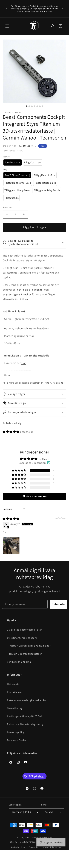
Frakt (5, 151)
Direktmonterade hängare (22, 637)
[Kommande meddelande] (62, 9)
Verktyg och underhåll (20, 661)
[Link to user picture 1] (11, 545)
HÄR (23, 363)
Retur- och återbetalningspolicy (25, 724)
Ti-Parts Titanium (32, 837)
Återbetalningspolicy (30, 842)
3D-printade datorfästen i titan (24, 629)
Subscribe (58, 604)
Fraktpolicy (34, 847)
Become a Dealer (16, 740)
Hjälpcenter (14, 684)
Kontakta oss (14, 692)
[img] (11, 518)
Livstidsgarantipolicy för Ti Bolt (25, 716)
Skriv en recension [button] (34, 496)
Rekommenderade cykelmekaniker (27, 700)
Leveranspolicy (15, 732)
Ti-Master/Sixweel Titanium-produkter (29, 645)
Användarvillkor (18, 847)
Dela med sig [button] (13, 423)
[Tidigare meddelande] (6, 9)
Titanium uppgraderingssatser (24, 653)
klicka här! (59, 382)
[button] (7, 26)
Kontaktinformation (52, 847)
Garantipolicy (14, 708)
